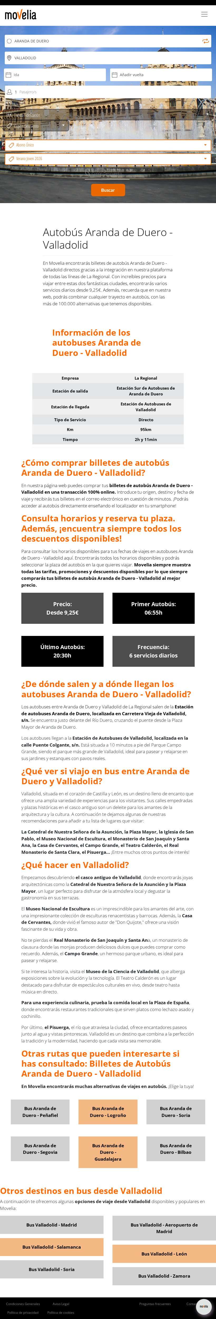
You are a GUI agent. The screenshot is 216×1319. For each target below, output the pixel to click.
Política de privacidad (22, 1312)
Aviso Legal (61, 1304)
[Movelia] (20, 14)
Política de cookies (60, 1312)
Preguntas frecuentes (155, 1304)
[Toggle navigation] (204, 14)
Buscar (108, 190)
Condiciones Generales (23, 1304)
